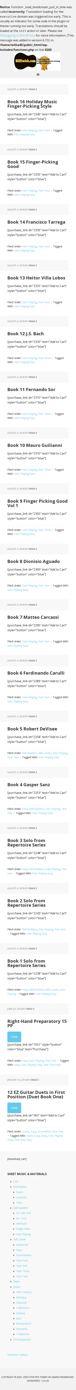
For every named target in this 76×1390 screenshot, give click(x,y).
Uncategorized (22, 1339)
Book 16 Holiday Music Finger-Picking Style (32, 103)
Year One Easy (52, 1064)
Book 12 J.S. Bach (25, 333)
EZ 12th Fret (23, 1213)
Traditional (22, 1334)
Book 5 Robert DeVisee (32, 729)
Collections (22, 1308)
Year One (59, 929)
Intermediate (24, 1255)
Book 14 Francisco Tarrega (36, 222)
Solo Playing (29, 130)
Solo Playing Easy (24, 134)
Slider (16, 1281)
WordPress (33, 1380)
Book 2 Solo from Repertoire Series (26, 902)
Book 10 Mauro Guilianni (34, 445)
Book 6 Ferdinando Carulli (36, 673)
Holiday (20, 1313)
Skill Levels (44, 753)
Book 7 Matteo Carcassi (33, 617)
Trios (19, 1202)
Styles (16, 1287)
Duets (25, 1131)
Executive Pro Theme (35, 1377)
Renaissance (23, 1323)
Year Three (44, 358)
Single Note (23, 1229)
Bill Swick (38, 61)
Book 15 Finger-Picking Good (32, 164)
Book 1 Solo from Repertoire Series (26, 963)
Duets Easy (33, 1135)
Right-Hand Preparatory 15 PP (37, 1023)
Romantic (22, 1329)
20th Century (24, 1292)
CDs (15, 1181)
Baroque (21, 1297)
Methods (21, 1223)
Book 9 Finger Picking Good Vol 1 (37, 503)
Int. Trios (21, 1218)
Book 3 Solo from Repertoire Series (26, 842)
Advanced (22, 1244)
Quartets (21, 1197)
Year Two (44, 585)
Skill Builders (29, 753)
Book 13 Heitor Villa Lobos (36, 278)
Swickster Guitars (17, 1354)
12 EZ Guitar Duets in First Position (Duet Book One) (36, 1094)
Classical (21, 1302)
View (14, 1037)
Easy (25, 809)
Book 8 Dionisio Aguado (33, 561)
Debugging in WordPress (17, 35)
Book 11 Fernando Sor (31, 389)
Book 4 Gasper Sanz (28, 784)
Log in (45, 1380)
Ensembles (44, 1131)
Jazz (18, 1318)
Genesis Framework (62, 1377)
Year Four (44, 130)
